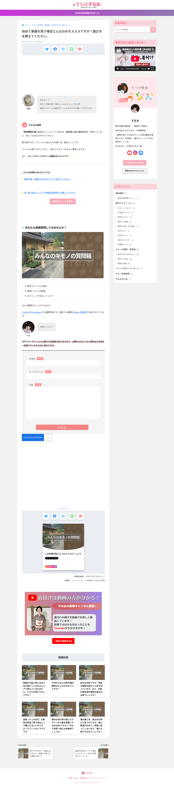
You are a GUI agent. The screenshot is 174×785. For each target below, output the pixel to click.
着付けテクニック (125, 203)
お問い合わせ (73, 778)
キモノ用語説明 (124, 273)
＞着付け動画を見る (63, 640)
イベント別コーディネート (129, 268)
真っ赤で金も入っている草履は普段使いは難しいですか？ (50, 192)
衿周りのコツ (124, 235)
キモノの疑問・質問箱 (127, 249)
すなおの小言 (123, 279)
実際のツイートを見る (63, 201)
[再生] (118, 68)
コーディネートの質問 (82, 580)
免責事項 (83, 778)
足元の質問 (100, 580)
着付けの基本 (124, 221)
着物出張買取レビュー (128, 198)
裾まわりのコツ (125, 240)
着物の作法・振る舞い (128, 226)
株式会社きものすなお (136, 170)
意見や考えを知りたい (95, 576)
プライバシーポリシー (98, 778)
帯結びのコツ (124, 217)
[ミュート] (149, 68)
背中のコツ (123, 231)
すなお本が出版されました (87, 12)
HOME (89, 772)
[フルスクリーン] (152, 68)
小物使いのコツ (125, 212)
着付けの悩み (125, 259)
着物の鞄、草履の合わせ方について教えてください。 (48, 179)
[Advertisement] (63, 74)
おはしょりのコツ (126, 208)
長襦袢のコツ (124, 244)
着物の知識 (124, 263)
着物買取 (121, 193)
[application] (135, 59)
